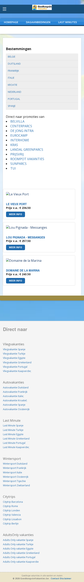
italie (11, 77)
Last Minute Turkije (13, 430)
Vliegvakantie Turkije (14, 353)
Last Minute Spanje (13, 425)
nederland (14, 92)
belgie (11, 56)
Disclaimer (65, 578)
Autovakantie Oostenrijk (16, 409)
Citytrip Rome (10, 506)
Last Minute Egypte (13, 434)
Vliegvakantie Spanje (14, 349)
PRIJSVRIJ (17, 154)
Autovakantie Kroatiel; (15, 400)
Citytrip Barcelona (13, 501)
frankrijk (13, 70)
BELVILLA (17, 121)
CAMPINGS (39, 30)
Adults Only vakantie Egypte (18, 548)
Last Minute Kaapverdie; (16, 447)
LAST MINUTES (67, 22)
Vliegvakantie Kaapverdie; (17, 371)
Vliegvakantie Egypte (14, 358)
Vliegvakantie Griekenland (17, 362)
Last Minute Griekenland (16, 438)
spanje (11, 106)
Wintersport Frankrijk (14, 468)
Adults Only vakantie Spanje (18, 540)
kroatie (12, 85)
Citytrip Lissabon (12, 519)
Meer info (15, 214)
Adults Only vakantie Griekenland (21, 553)
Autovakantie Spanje (14, 404)
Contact (55, 578)
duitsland (14, 63)
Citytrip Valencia (12, 514)
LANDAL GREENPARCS (26, 149)
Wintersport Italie (12, 472)
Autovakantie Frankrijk (15, 391)
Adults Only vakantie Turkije (18, 544)
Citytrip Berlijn (11, 523)
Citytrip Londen (11, 510)
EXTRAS (59, 30)
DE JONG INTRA (22, 131)
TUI (13, 168)
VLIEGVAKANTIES (14, 30)
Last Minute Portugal (14, 443)
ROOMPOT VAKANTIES (27, 159)
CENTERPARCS (21, 126)
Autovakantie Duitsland (16, 387)
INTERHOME (19, 140)
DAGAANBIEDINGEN (38, 22)
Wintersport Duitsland (15, 463)
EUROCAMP (19, 135)
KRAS (14, 145)
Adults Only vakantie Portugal (19, 557)
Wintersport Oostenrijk (15, 476)
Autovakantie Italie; (13, 396)
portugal (14, 99)
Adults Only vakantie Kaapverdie (21, 561)
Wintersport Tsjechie (14, 481)
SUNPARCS (18, 164)
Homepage (11, 22)
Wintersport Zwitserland (16, 485)
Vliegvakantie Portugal (15, 366)
